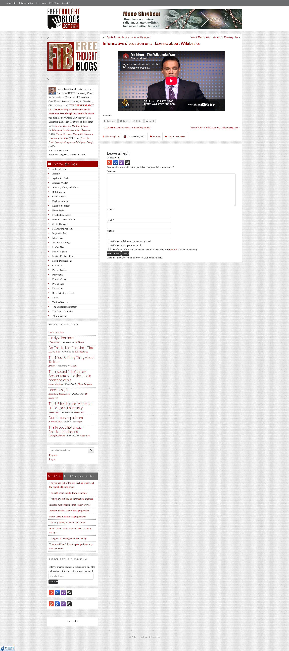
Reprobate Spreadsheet (63, 293)
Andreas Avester (60, 182)
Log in (52, 459)
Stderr (55, 297)
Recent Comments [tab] (73, 476)
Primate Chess (59, 279)
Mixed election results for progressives (67, 516)
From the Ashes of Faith (63, 219)
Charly (73, 365)
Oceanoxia (57, 265)
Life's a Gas (58, 247)
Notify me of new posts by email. (125, 245)
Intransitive (57, 237)
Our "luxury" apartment (66, 417)
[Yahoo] (63, 592)
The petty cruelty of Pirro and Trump (67, 522)
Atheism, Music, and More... (66, 187)
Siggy (79, 421)
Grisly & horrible (61, 338)
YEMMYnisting (60, 315)
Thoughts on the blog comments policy (67, 538)
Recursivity (57, 288)
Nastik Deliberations (62, 260)
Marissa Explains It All (63, 256)
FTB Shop (54, 3)
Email (110, 220)
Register (53, 455)
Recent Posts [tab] (54, 476)
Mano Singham (59, 251)
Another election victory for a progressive (69, 510)
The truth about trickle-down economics (68, 492)
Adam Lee (84, 435)
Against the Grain (60, 178)
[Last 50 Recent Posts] (56, 332)
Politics (156, 136)
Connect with (113, 157)
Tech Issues (41, 3)
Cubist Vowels (59, 196)
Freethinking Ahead (61, 214)
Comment (111, 171)
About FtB (11, 3)
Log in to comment (177, 136)
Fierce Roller (58, 210)
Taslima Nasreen (60, 302)
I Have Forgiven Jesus (62, 228)
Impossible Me (59, 233)
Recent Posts (67, 3)
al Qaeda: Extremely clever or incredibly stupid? (128, 37)
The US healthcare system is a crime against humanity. (70, 405)
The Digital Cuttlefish (62, 311)
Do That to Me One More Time (71, 347)
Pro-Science (58, 283)
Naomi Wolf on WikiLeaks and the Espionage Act (214, 37)
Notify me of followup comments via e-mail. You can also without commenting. (155, 249)
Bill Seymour (58, 192)
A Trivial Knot (59, 168)
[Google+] (51, 592)
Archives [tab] (89, 476)
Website (110, 230)
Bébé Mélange (81, 351)
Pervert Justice (59, 269)
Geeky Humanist (60, 224)
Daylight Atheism (60, 201)
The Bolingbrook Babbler (64, 306)
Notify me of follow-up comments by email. (131, 241)
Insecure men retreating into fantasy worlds (69, 504)
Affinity (56, 173)
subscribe (172, 249)
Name (110, 209)
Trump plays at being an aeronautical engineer (71, 498)
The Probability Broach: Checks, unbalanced (66, 429)
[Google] (57, 592)
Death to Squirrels (61, 205)
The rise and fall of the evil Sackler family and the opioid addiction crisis (70, 375)
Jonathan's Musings (61, 242)
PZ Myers (79, 341)
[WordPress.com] (69, 592)
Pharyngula (57, 274)
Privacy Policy (26, 3)
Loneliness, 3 (58, 390)
